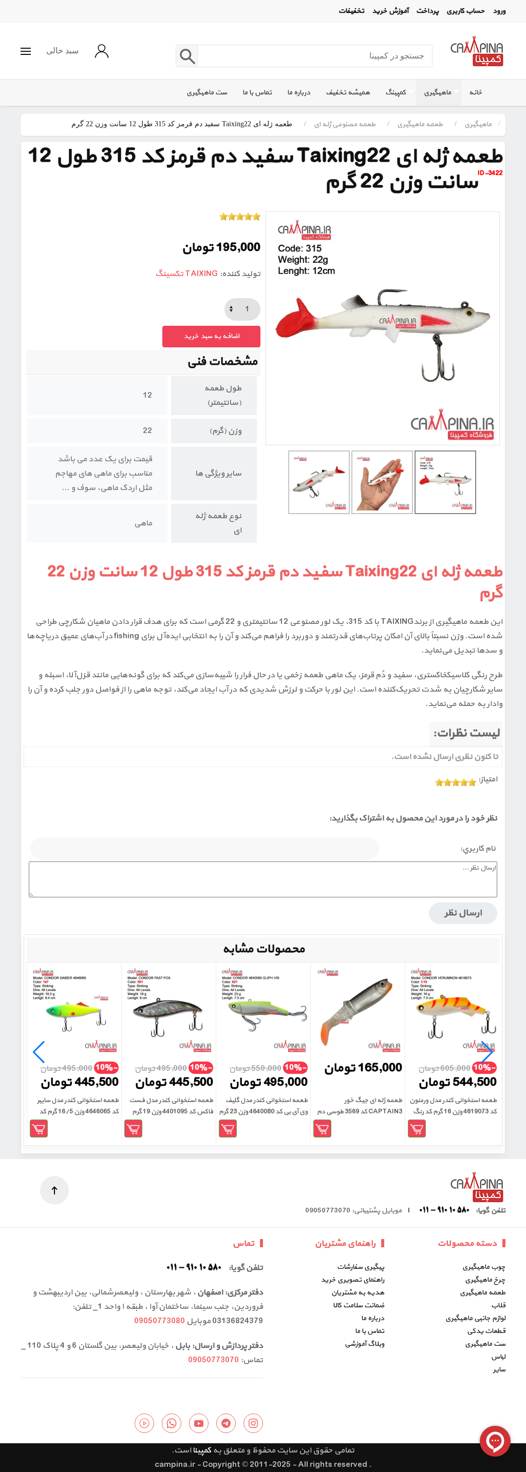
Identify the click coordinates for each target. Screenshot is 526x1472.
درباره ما (372, 1318)
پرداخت (427, 11)
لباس (498, 1356)
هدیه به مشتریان (357, 1292)
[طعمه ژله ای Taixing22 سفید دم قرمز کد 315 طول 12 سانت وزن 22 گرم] (383, 328)
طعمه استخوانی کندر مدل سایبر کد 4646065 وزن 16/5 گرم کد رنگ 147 (78, 1111)
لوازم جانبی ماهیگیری (475, 1318)
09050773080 (159, 1321)
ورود (499, 11)
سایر (499, 1369)
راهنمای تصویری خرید (352, 1279)
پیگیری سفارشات (360, 1267)
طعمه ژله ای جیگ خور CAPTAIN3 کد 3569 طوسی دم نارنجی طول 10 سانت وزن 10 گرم (359, 1111)
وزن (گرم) (225, 431)
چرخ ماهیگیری (485, 1279)
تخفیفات (351, 11)
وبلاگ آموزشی (364, 1344)
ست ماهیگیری (485, 1344)
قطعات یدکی (486, 1331)
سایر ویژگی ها (218, 473)
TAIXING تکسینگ (186, 274)
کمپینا (202, 1450)
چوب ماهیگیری (483, 1267)
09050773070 (213, 1360)
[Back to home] (476, 51)
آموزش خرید (390, 11)
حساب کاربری (465, 11)
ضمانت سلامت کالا (358, 1305)
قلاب (498, 1305)
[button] (26, 51)
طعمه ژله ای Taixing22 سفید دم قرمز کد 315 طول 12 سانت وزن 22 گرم (274, 583)
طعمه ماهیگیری (482, 1292)
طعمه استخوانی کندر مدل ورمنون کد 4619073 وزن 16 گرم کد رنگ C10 (453, 1111)
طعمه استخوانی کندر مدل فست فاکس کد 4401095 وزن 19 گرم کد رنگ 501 (171, 1111)
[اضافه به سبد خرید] (417, 1128)
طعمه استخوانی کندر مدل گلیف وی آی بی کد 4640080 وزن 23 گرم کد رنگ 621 (263, 1111)
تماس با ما (369, 1331)
